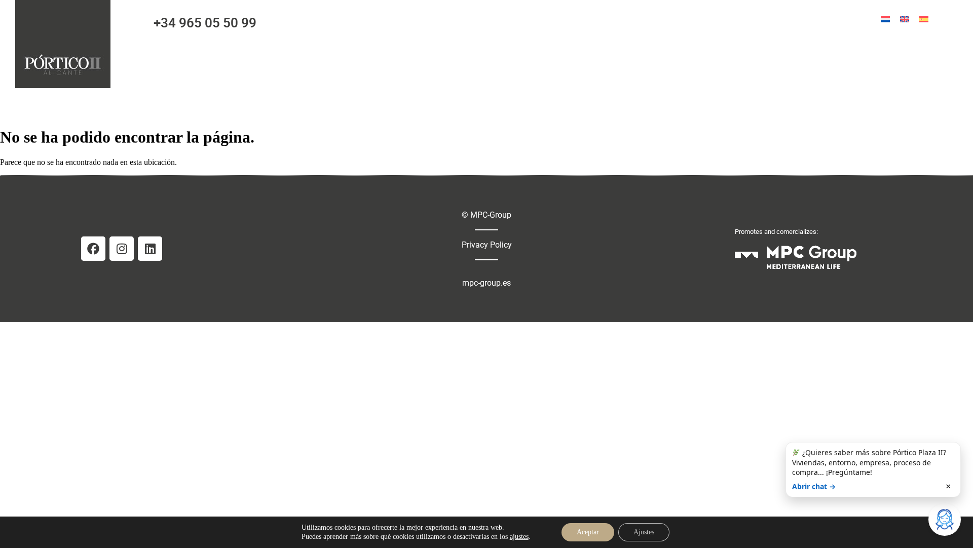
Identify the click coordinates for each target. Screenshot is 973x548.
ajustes (519, 536)
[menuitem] (885, 19)
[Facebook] (93, 248)
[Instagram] (121, 248)
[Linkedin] (150, 248)
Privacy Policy (487, 245)
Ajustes (643, 532)
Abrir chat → (814, 486)
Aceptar (588, 532)
